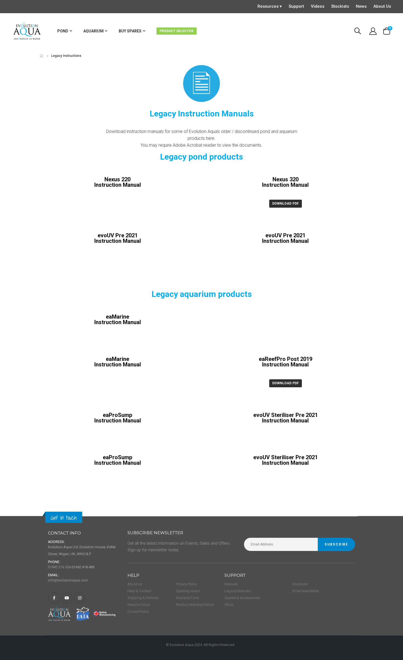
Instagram (79, 597)
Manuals (231, 584)
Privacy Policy (186, 584)
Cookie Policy (138, 611)
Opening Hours (188, 591)
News (361, 6)
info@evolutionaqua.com (68, 580)
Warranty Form (187, 598)
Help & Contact (139, 591)
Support (296, 6)
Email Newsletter (306, 591)
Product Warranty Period (195, 605)
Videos (317, 6)
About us (134, 584)
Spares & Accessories (242, 598)
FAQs (229, 605)
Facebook (54, 597)
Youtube (66, 597)
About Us (382, 6)
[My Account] (373, 31)
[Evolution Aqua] (27, 31)
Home (42, 55)
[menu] (141, 31)
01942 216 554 (59, 567)
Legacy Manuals (237, 591)
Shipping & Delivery (142, 598)
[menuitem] (65, 31)
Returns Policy (138, 605)
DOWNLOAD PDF (285, 203)
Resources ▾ (269, 6)
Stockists (340, 6)
